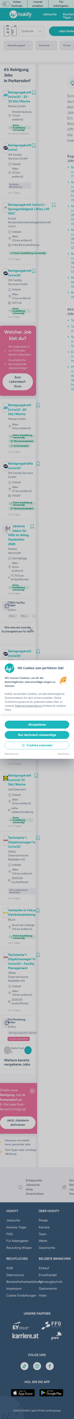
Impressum (63, 753)
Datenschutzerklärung (29, 706)
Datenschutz (12, 753)
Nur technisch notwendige (37, 735)
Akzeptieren (37, 724)
